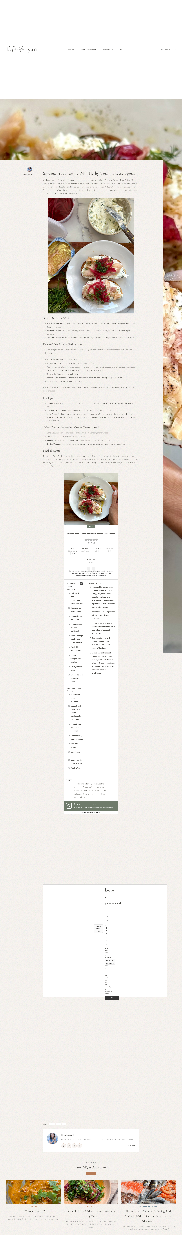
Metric (70, 586)
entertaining (108, 50)
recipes (71, 50)
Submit (112, 998)
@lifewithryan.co (81, 807)
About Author (28, 176)
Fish (64, 1124)
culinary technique (88, 50)
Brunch (59, 1124)
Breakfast (51, 1124)
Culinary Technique (149, 1207)
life (121, 50)
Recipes (57, 167)
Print (91, 526)
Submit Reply (98, 927)
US (81, 584)
